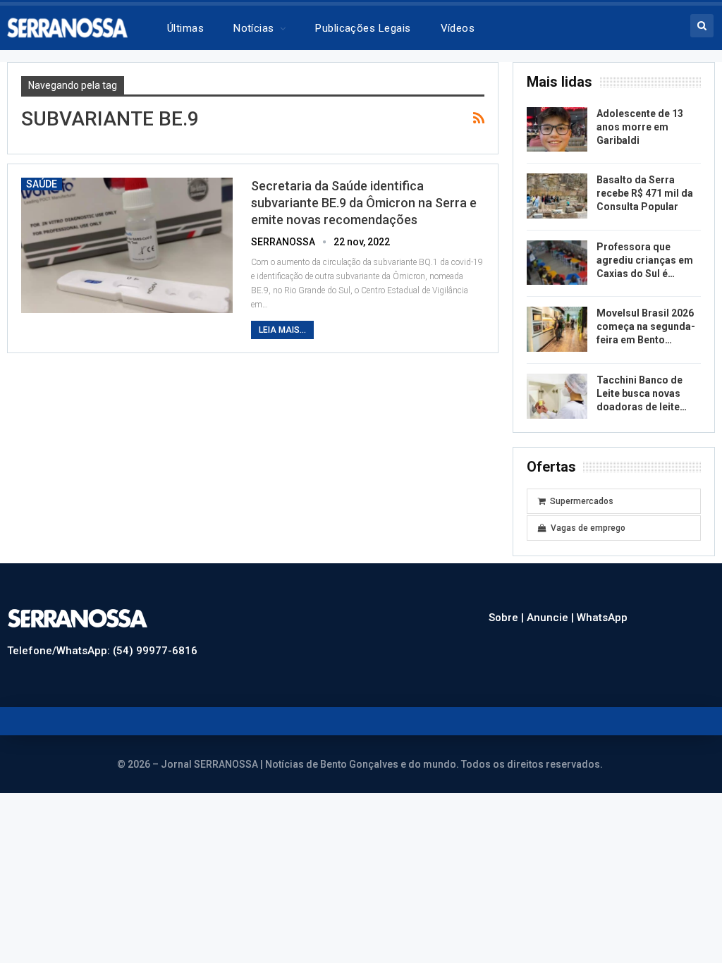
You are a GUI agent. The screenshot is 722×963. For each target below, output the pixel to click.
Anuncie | (552, 617)
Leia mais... (282, 330)
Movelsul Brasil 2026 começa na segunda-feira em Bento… (645, 326)
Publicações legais (362, 28)
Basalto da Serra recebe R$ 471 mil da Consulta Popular (644, 193)
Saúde (41, 184)
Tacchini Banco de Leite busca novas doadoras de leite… (641, 393)
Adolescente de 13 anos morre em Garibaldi (639, 127)
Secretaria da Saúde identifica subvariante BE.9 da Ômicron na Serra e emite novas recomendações (364, 202)
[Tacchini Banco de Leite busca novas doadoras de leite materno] (557, 396)
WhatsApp (602, 617)
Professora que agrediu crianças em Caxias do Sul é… (644, 260)
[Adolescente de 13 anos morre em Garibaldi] (557, 129)
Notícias (253, 28)
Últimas (185, 28)
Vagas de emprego (588, 528)
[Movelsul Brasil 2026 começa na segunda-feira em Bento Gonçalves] (557, 329)
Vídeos (458, 28)
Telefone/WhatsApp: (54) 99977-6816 (102, 650)
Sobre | (508, 617)
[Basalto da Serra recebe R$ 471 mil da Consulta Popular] (557, 196)
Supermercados (581, 501)
